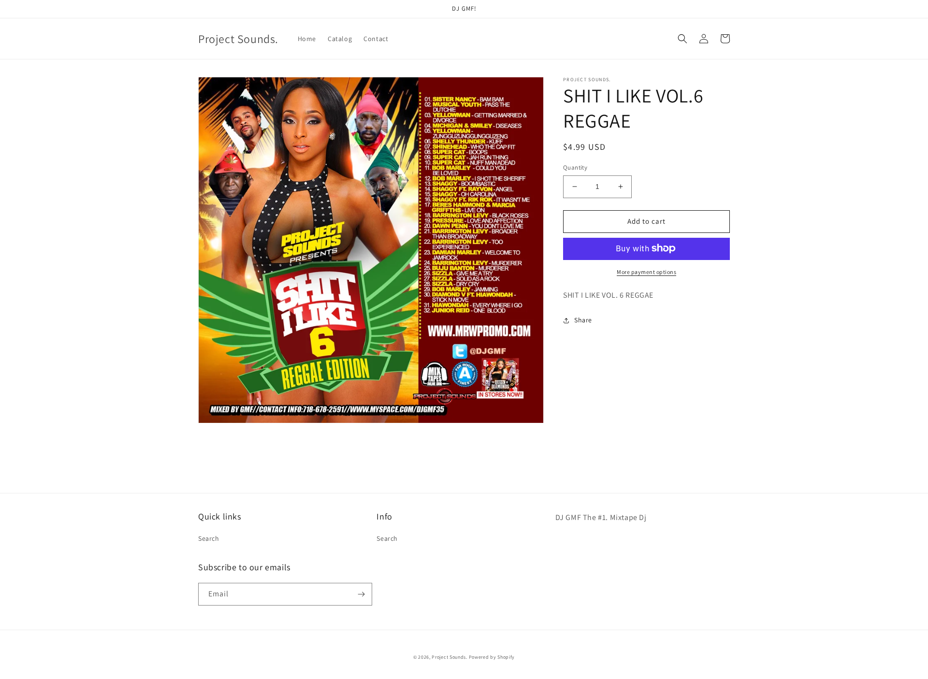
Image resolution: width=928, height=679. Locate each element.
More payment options (646, 271)
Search (208, 538)
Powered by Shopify (492, 657)
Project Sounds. (450, 657)
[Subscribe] (361, 594)
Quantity (575, 167)
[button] (682, 38)
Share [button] (583, 320)
